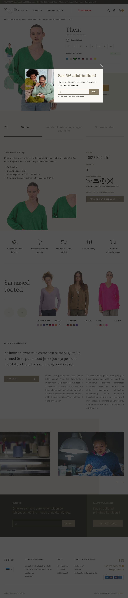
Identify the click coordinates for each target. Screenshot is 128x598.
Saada (93, 92)
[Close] (101, 65)
